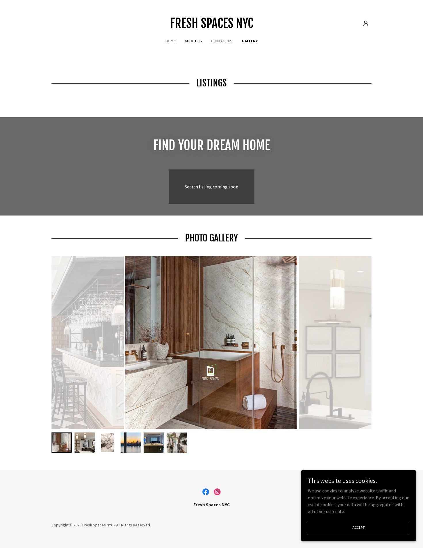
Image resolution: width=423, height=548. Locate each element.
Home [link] (170, 41)
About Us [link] (193, 41)
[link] (211, 26)
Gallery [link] (250, 41)
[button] (365, 23)
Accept (358, 527)
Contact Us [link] (222, 41)
